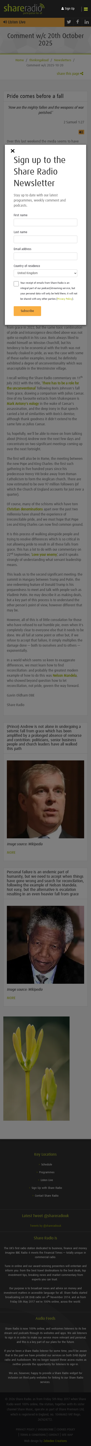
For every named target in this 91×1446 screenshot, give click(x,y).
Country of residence (27, 266)
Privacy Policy (64, 299)
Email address (22, 249)
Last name (20, 232)
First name (20, 215)
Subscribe (27, 311)
